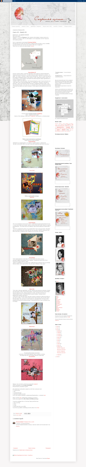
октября (59, 334)
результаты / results (63, 127)
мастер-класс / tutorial (63, 125)
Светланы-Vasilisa (32, 42)
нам (44, 395)
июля (58, 338)
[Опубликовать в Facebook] (28, 413)
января (58, 354)
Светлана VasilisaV (20, 421)
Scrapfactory (39, 113)
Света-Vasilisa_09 (32, 72)
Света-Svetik (32, 170)
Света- (32, 197)
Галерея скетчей (68, 26)
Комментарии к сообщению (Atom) (25, 450)
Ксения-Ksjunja (32, 222)
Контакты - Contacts (58, 26)
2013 (57, 326)
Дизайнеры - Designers (36, 26)
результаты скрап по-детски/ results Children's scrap (64, 128)
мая (58, 342)
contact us (57, 320)
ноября (58, 332)
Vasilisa (32, 46)
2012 (57, 328)
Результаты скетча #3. (61, 349)
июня (58, 340)
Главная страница (16, 26)
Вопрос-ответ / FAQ (47, 26)
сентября (59, 335)
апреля (58, 343)
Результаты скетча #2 (61, 352)
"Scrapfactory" (33, 116)
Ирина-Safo (31, 289)
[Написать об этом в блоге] (26, 413)
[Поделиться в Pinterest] (30, 413)
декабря (59, 331)
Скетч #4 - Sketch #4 (61, 351)
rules (20, 397)
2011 (57, 329)
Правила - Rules (25, 26)
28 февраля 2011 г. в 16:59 (29, 421)
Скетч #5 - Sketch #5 (61, 348)
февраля (59, 346)
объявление (71, 125)
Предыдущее (48, 448)
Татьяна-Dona (32, 356)
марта (58, 345)
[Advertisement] (64, 50)
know (38, 407)
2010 (57, 356)
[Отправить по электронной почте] (24, 413)
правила (35, 384)
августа (58, 337)
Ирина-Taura (32, 326)
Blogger (48, 458)
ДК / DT (63, 124)
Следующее (15, 448)
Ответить (18, 426)
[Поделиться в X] (27, 413)
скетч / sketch (61, 129)
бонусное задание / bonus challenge (61, 123)
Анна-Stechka (32, 257)
